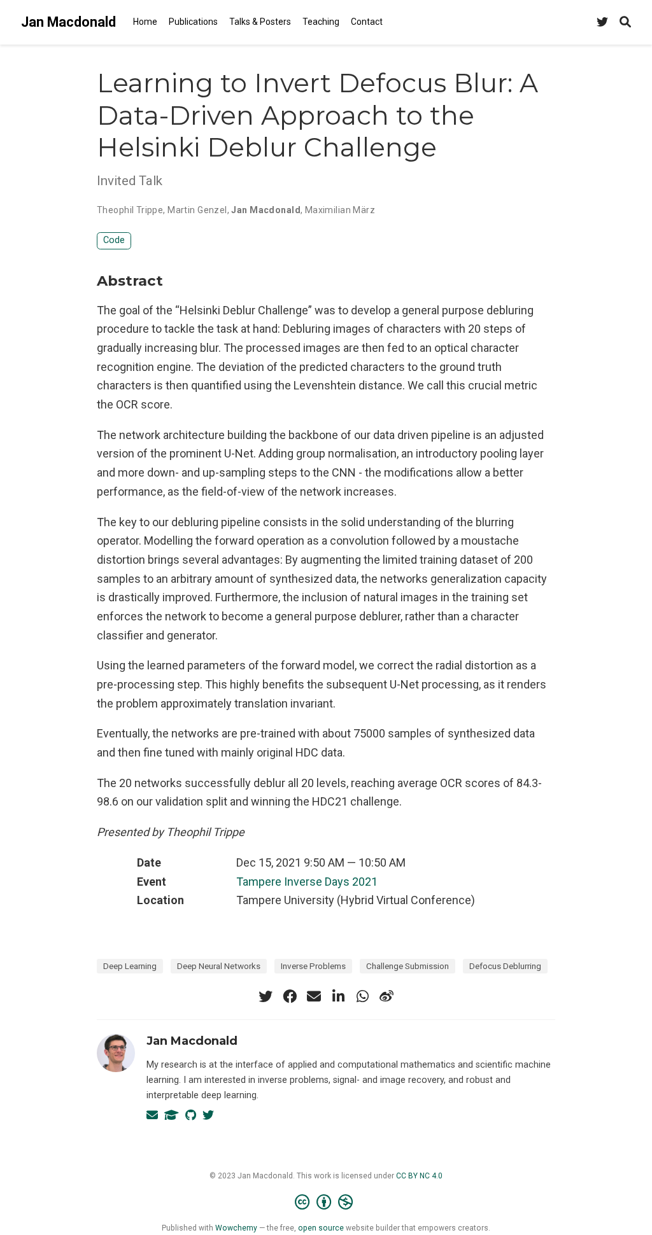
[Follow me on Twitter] (602, 22)
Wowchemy (236, 1228)
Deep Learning (130, 966)
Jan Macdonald (68, 22)
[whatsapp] (362, 996)
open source (321, 1228)
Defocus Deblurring (505, 966)
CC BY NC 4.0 (419, 1175)
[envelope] (313, 996)
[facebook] (289, 996)
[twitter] (265, 996)
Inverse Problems (313, 966)
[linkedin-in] (338, 996)
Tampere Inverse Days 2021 (307, 881)
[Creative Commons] (326, 1202)
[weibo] (386, 996)
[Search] (625, 22)
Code (114, 240)
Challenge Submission (407, 966)
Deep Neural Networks (218, 966)
